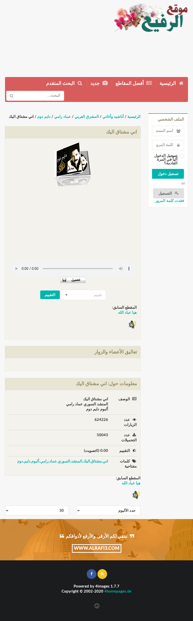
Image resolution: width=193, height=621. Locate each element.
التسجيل (166, 193)
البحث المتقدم (61, 83)
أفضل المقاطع (130, 83)
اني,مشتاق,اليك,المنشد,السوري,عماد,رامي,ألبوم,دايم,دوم (62, 461)
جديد (95, 83)
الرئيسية (168, 83)
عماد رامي (62, 117)
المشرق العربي (87, 117)
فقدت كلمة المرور (169, 201)
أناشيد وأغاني (113, 117)
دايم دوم (44, 117)
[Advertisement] (54, 36)
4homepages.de (117, 591)
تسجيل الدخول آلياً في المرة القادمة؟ (165, 159)
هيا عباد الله (127, 312)
